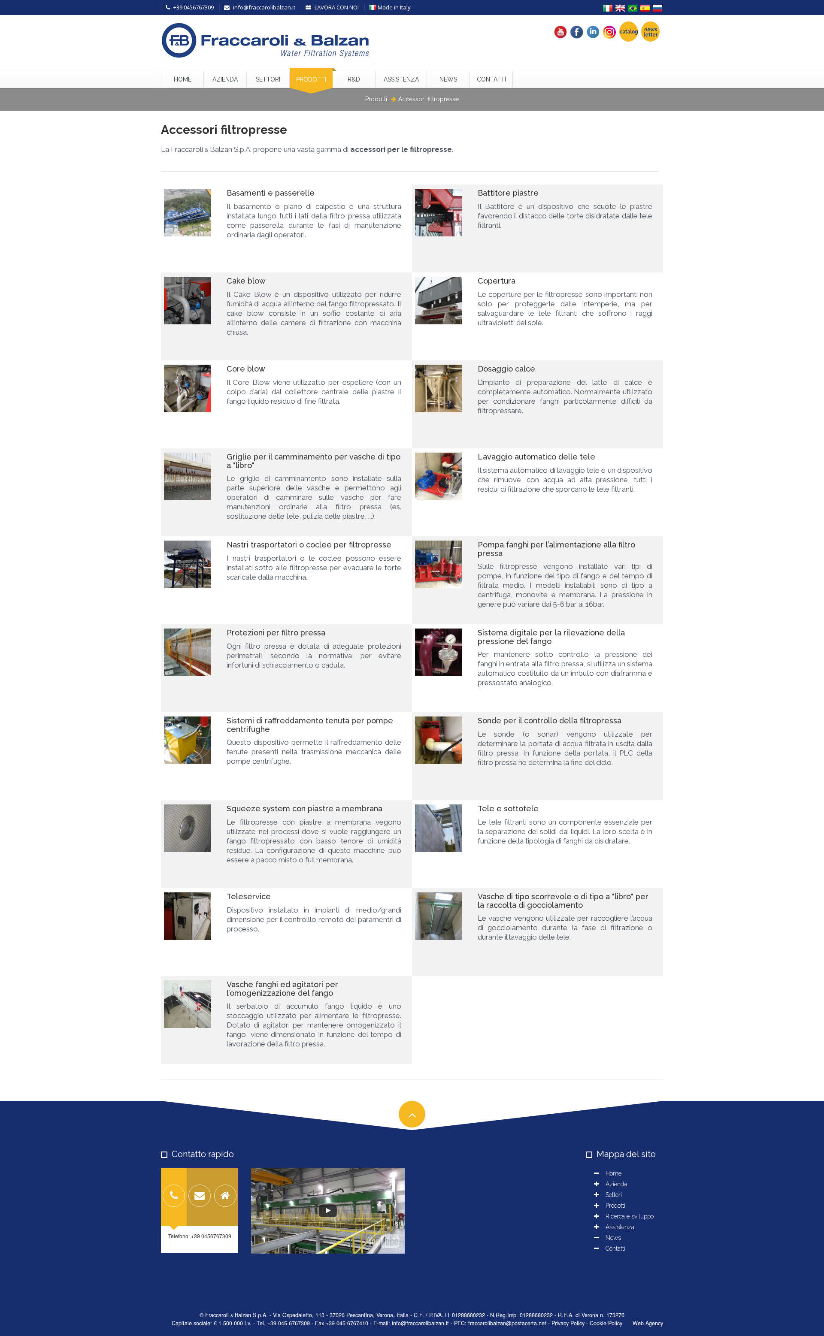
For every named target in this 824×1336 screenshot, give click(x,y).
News (448, 79)
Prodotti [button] (311, 79)
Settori (268, 79)
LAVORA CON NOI (336, 7)
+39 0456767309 (193, 7)
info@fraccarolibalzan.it (263, 7)
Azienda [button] (225, 79)
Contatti (491, 79)
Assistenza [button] (401, 79)
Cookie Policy (606, 1323)
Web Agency (648, 1323)
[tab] (174, 1197)
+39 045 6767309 (288, 1323)
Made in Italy (393, 7)
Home (182, 79)
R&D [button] (354, 79)
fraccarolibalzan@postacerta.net (507, 1323)
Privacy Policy (568, 1323)
